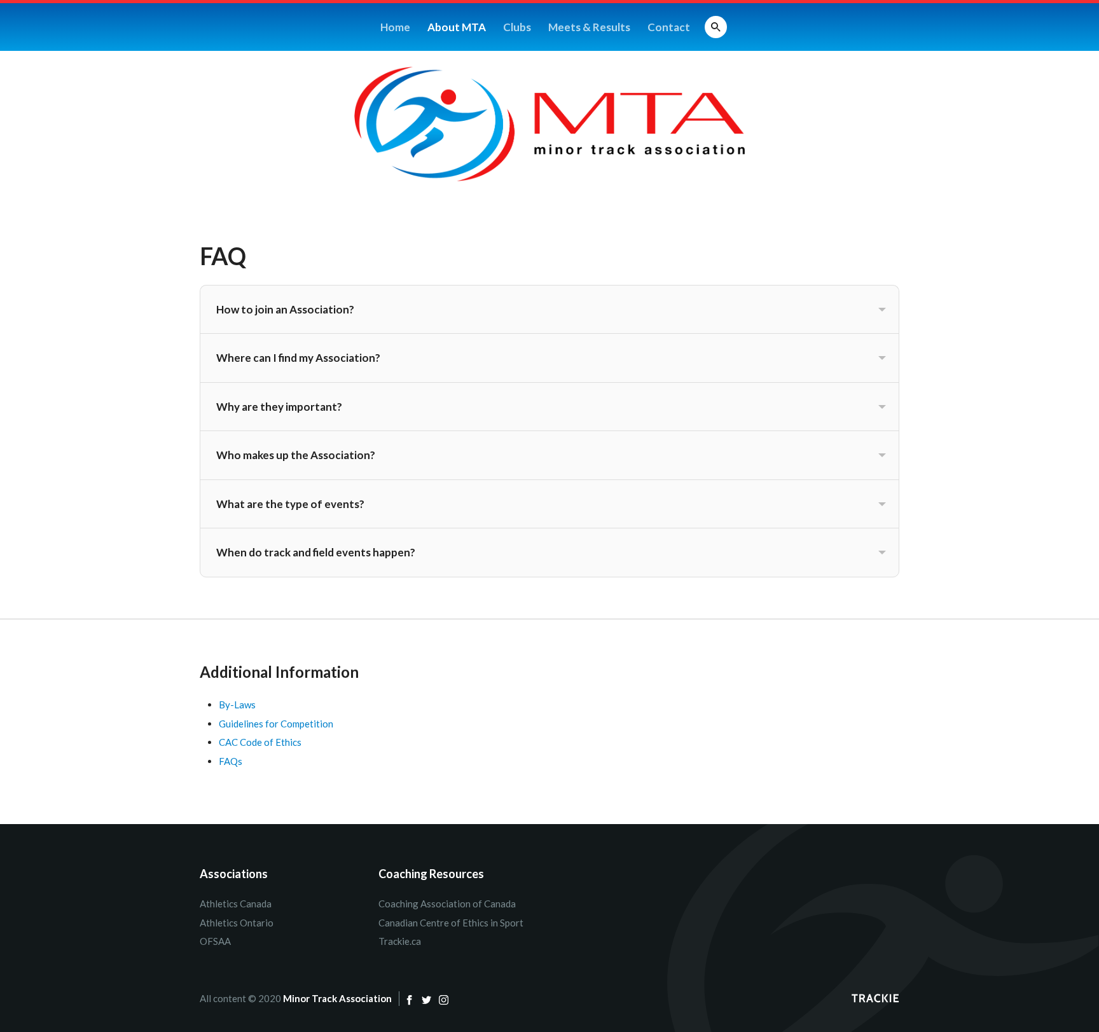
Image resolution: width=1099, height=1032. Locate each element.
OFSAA (215, 941)
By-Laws (237, 704)
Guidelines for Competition (276, 723)
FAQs (230, 761)
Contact (668, 27)
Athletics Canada (236, 903)
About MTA (456, 27)
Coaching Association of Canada (447, 903)
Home (395, 27)
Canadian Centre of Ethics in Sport (450, 922)
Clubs (517, 27)
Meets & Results (589, 27)
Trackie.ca (399, 941)
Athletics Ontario (236, 922)
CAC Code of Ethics (260, 742)
